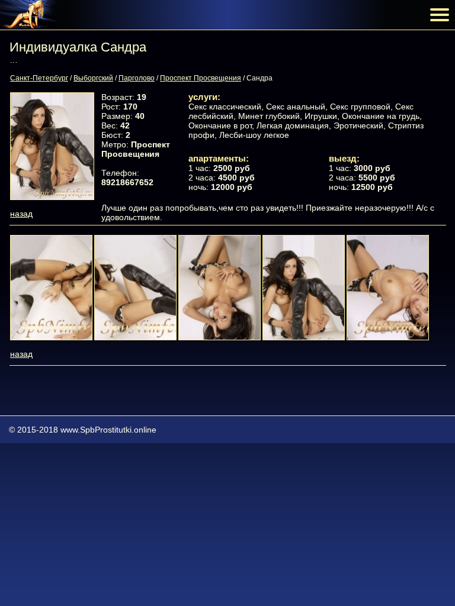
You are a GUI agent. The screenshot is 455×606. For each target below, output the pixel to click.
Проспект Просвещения (200, 78)
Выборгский (93, 78)
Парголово (136, 78)
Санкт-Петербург (39, 78)
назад (21, 213)
